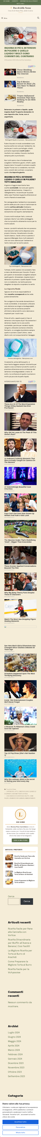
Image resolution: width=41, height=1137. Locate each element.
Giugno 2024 (14, 1037)
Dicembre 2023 (16, 1063)
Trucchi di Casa (11, 789)
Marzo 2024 (14, 1050)
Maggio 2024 (14, 1041)
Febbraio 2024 (15, 1054)
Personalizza (20, 1127)
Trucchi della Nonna (22, 7)
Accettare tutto (20, 1122)
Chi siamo (6, 1)
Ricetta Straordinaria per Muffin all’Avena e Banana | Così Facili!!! (19, 943)
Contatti (15, 1)
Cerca (11, 896)
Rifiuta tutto (20, 1132)
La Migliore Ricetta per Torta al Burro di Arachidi (20, 954)
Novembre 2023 (16, 1068)
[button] (38, 18)
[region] (20, 1119)
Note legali (20, 3)
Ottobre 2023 (15, 1072)
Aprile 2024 (13, 1046)
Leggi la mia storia (20, 840)
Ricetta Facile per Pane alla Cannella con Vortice (20, 932)
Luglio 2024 (14, 1033)
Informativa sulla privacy (29, 1)
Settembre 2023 (16, 1076)
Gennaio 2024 (15, 1059)
